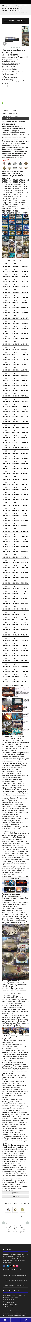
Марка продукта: (7, 113)
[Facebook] (4, 1266)
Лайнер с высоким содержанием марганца (15, 1275)
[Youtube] (14, 1266)
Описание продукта (8, 118)
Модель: (5, 110)
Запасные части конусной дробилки (15, 1285)
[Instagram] (17, 1266)
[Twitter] (11, 1266)
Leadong (15, 1315)
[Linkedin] (8, 1266)
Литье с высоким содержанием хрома (15, 1280)
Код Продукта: (7, 116)
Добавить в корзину (15, 98)
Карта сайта (21, 1315)
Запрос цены (16, 94)
